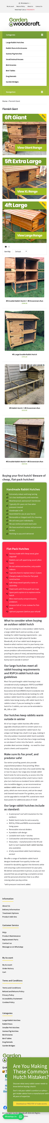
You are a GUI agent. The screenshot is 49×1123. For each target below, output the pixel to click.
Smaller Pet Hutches (10, 1027)
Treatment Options (10, 913)
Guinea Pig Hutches (14, 53)
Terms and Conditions (11, 988)
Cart (4, 972)
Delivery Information (11, 909)
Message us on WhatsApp (12, 947)
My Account (7, 965)
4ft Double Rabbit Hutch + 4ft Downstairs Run (24, 301)
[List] (8, 246)
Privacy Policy (8, 995)
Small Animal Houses (14, 59)
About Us (6, 906)
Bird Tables (10, 70)
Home (4, 101)
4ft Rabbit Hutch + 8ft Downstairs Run (24, 408)
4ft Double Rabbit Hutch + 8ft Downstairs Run (24, 461)
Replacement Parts (10, 939)
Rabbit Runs (7, 1024)
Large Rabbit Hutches (15, 42)
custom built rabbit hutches (31, 845)
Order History (8, 968)
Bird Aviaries (11, 65)
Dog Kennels (11, 76)
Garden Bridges (12, 82)
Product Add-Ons (9, 917)
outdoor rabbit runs (12, 787)
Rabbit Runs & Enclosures (16, 48)
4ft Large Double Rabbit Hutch (24, 354)
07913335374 (30, 10)
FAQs (4, 932)
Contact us (7, 943)
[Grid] (5, 246)
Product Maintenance (11, 936)
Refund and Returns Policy (13, 991)
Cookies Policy (8, 1002)
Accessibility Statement (12, 998)
